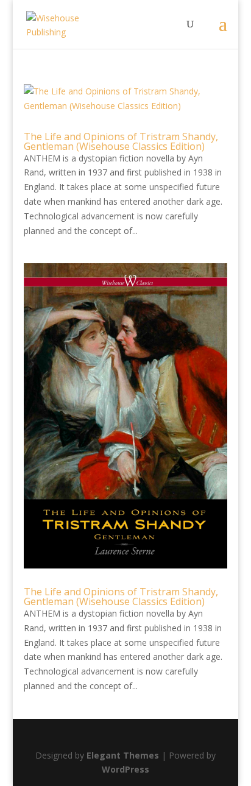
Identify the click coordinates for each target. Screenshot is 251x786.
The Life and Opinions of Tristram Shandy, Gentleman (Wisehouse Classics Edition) (121, 141)
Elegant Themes (123, 755)
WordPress (125, 769)
